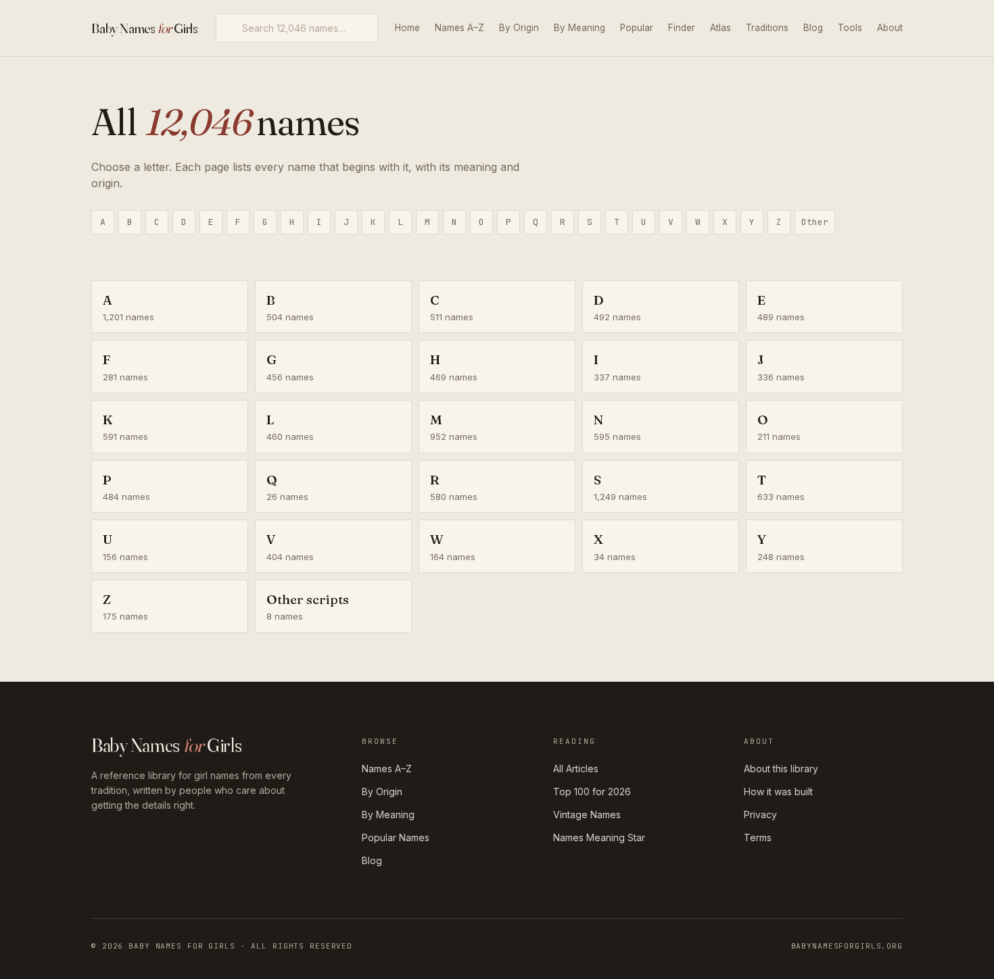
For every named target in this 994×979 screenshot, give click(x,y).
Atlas (720, 27)
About (890, 27)
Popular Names (395, 837)
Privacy (760, 814)
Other (814, 222)
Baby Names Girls (144, 28)
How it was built (778, 791)
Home (407, 27)
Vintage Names (587, 814)
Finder (681, 27)
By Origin (519, 27)
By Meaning (579, 27)
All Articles (575, 768)
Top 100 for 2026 (592, 791)
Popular (636, 27)
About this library (781, 768)
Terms (758, 837)
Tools (850, 27)
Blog (813, 27)
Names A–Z (459, 27)
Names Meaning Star (599, 837)
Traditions (767, 27)
